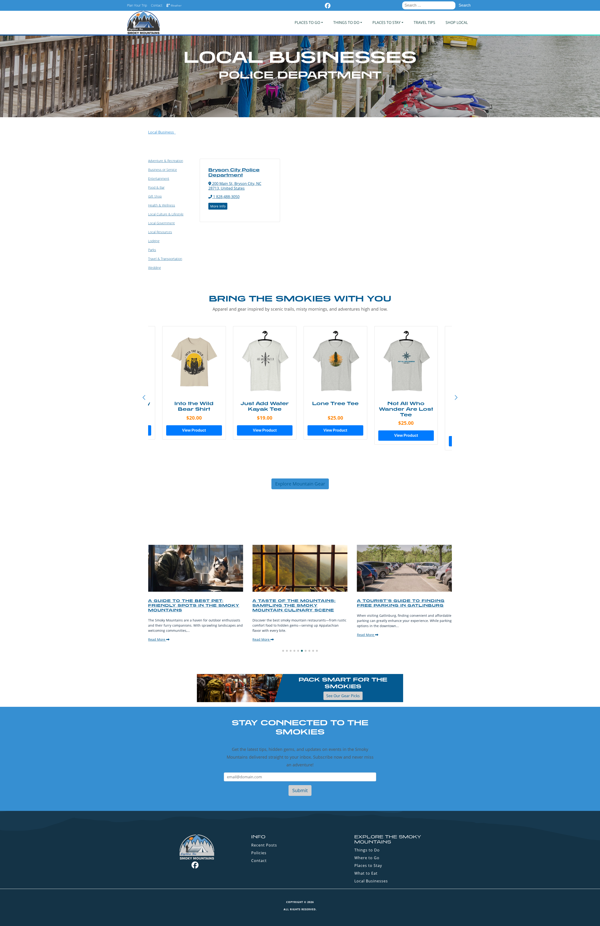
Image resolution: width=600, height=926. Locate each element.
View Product (194, 430)
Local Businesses (371, 881)
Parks (152, 250)
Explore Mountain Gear (300, 484)
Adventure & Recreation (165, 160)
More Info (217, 206)
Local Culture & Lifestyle (166, 214)
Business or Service (162, 169)
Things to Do (367, 850)
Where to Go (366, 857)
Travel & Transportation (165, 258)
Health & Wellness (161, 205)
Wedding (154, 267)
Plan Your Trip (137, 5)
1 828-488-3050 (226, 196)
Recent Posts (264, 845)
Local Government (161, 223)
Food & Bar (156, 187)
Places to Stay (368, 865)
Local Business (162, 132)
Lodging (153, 241)
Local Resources (160, 232)
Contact (156, 5)
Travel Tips (424, 22)
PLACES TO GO (307, 22)
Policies (258, 852)
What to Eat (366, 873)
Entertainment (158, 178)
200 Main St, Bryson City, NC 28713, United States (234, 186)
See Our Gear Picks (343, 695)
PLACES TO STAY (386, 22)
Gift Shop (155, 196)
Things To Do (346, 22)
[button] (456, 397)
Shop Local (457, 22)
